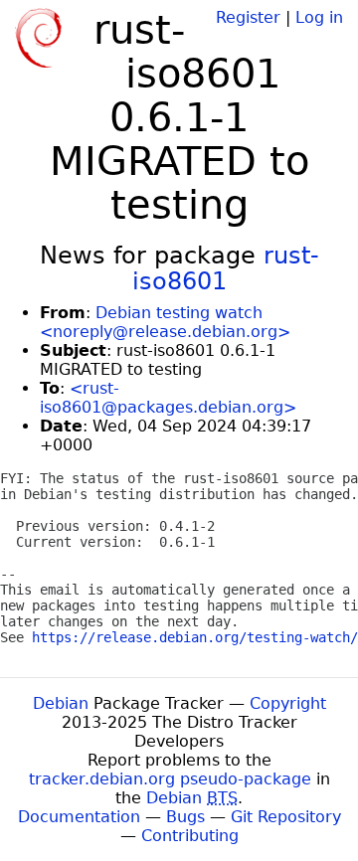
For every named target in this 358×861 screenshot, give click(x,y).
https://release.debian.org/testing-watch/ (195, 637)
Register (248, 17)
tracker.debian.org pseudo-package (170, 779)
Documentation (79, 816)
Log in (319, 17)
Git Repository (286, 816)
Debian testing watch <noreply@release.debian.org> (165, 322)
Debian (61, 703)
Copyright (288, 703)
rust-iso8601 (225, 268)
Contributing (190, 835)
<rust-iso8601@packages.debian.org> (168, 398)
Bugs (185, 816)
